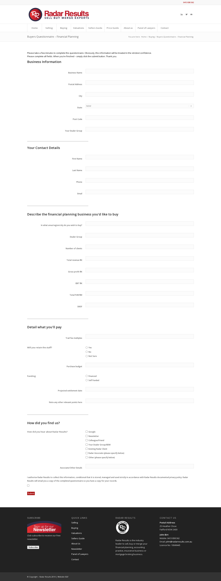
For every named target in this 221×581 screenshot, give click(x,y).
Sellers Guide (78, 538)
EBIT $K (79, 283)
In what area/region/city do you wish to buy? (61, 225)
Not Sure (92, 356)
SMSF (79, 306)
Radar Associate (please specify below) (106, 453)
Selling (74, 522)
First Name (77, 158)
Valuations (76, 533)
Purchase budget (74, 366)
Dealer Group (76, 236)
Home (144, 37)
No (89, 352)
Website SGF (63, 577)
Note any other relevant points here (65, 402)
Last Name (77, 170)
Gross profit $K (75, 271)
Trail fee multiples (74, 338)
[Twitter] (186, 14)
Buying (152, 37)
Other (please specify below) (101, 457)
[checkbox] (87, 432)
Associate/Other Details (71, 467)
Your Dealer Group (73, 130)
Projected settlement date (70, 390)
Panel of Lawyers (79, 554)
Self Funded (93, 380)
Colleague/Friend (96, 440)
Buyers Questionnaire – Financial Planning (53, 36)
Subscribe (33, 547)
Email (79, 193)
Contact (75, 559)
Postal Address (75, 84)
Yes (90, 347)
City (80, 96)
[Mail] (191, 14)
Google (91, 431)
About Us (75, 543)
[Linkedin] (181, 14)
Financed (92, 376)
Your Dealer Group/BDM (99, 444)
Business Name (75, 72)
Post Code (77, 119)
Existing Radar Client (97, 449)
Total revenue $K (74, 260)
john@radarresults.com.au (178, 541)
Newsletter (93, 436)
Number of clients (74, 248)
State (79, 107)
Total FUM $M (76, 295)
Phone (79, 182)
